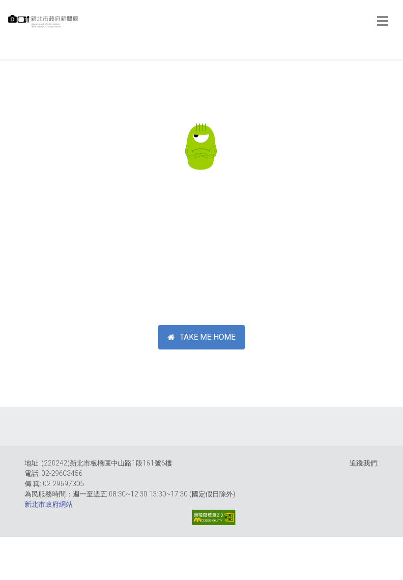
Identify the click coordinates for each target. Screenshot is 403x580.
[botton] (382, 21)
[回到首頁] (44, 24)
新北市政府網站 (49, 504)
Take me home (207, 337)
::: (9, 53)
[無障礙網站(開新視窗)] (213, 517)
